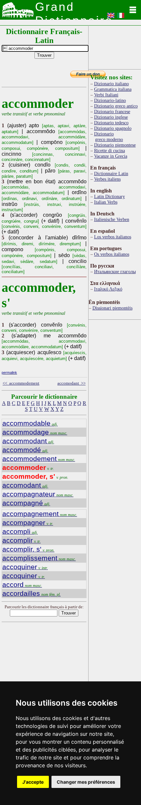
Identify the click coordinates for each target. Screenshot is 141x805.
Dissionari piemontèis (112, 308)
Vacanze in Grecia (110, 156)
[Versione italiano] (121, 17)
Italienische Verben (111, 219)
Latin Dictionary (109, 196)
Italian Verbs (105, 202)
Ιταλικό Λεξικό (108, 289)
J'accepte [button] (33, 782)
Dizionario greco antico (116, 106)
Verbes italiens (107, 179)
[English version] (111, 17)
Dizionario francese (112, 111)
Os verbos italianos (111, 254)
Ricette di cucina (109, 150)
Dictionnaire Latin (111, 173)
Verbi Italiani (106, 94)
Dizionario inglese (111, 117)
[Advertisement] (115, 46)
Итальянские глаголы (115, 271)
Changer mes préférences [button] (86, 782)
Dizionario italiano (111, 83)
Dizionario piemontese (115, 145)
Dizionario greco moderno (108, 136)
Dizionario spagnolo (112, 128)
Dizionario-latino (110, 100)
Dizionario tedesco (111, 122)
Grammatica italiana (112, 89)
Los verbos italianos (112, 236)
